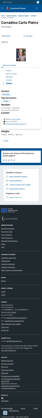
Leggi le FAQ (5, 381)
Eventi (3, 295)
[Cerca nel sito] (36, 8)
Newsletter (4, 401)
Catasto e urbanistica (8, 264)
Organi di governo (7, 238)
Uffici (2, 247)
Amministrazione (11, 16)
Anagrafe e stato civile (8, 258)
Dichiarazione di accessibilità (10, 376)
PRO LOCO (4, 367)
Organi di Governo (23, 16)
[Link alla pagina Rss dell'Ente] (2, 398)
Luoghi (3, 291)
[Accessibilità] (5, 412)
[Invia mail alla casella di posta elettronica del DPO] (14, 341)
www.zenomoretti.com (8, 350)
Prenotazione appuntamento (10, 386)
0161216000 (16, 119)
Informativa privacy (7, 370)
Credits (35, 408)
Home (3, 16)
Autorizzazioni (5, 261)
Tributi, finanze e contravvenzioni (11, 270)
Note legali (4, 373)
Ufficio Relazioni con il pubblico (11, 324)
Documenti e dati (6, 231)
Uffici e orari (5, 327)
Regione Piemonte (7, 2)
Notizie (3, 281)
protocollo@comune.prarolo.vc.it (15, 124)
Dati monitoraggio (7, 408)
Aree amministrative (7, 228)
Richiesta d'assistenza (8, 388)
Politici (3, 244)
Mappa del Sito (14, 410)
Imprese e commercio (8, 267)
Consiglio (33, 16)
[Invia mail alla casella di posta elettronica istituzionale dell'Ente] (16, 317)
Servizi (23, 408)
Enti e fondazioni (6, 235)
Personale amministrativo (9, 241)
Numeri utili (5, 330)
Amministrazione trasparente (10, 379)
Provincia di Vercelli (7, 364)
